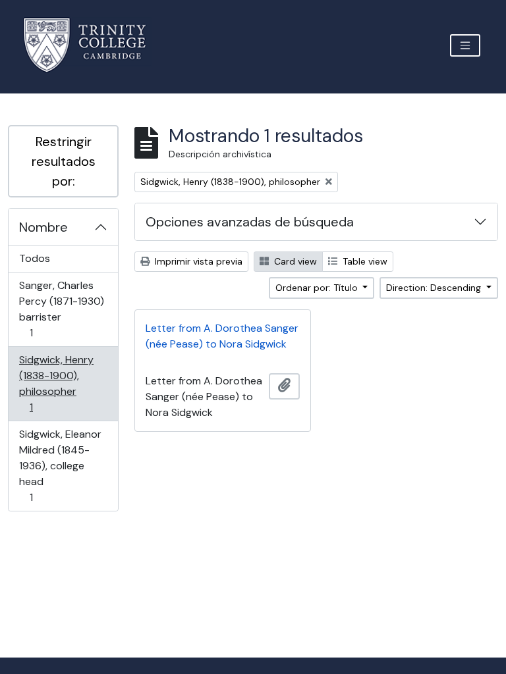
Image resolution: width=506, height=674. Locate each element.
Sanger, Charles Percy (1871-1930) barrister (61, 309)
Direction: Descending (435, 288)
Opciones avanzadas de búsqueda (250, 221)
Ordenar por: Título (317, 288)
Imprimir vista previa (197, 261)
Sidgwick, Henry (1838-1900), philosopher (56, 383)
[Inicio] (92, 45)
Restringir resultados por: (64, 161)
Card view (294, 261)
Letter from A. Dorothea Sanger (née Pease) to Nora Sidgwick (222, 336)
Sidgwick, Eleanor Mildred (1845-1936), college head (59, 465)
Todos (34, 258)
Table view (363, 261)
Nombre (43, 227)
